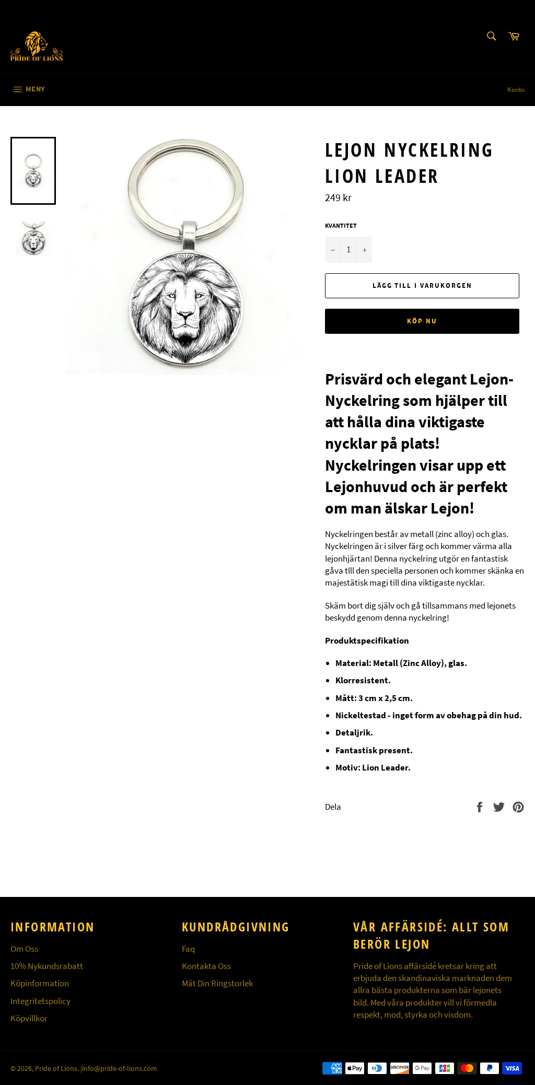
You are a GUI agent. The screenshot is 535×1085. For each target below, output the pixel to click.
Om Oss (24, 948)
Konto (516, 89)
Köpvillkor (29, 1018)
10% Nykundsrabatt (46, 966)
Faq (188, 948)
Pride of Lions (56, 1068)
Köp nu (422, 321)
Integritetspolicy (40, 1001)
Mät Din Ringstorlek (217, 983)
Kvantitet (341, 225)
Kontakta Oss (206, 966)
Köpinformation (39, 983)
